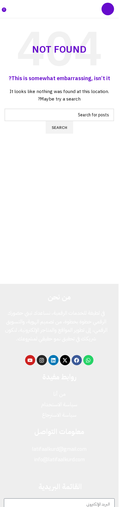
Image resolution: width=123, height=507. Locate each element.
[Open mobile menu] (108, 9)
